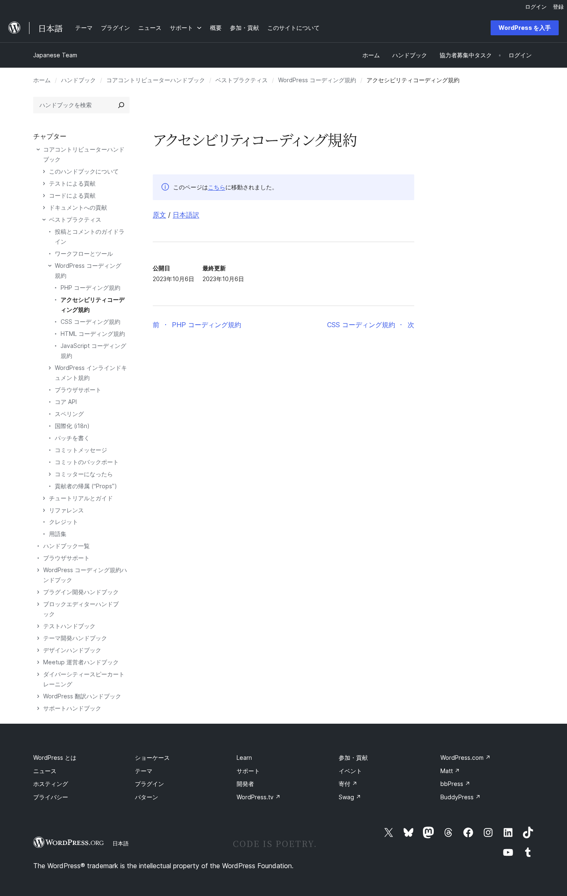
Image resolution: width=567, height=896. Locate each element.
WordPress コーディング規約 (317, 79)
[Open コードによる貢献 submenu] (44, 196)
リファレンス (66, 510)
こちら (216, 187)
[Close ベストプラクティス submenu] (44, 220)
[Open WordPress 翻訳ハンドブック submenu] (38, 696)
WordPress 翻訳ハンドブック (82, 696)
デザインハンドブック (72, 650)
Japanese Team (55, 55)
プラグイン (149, 783)
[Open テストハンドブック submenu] (38, 626)
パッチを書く (72, 437)
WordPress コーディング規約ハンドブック (85, 574)
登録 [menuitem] (558, 6)
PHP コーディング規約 (90, 287)
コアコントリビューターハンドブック (155, 79)
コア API (66, 401)
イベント (350, 770)
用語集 (57, 533)
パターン (146, 797)
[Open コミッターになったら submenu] (50, 474)
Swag (350, 797)
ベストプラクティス (241, 79)
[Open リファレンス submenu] (44, 510)
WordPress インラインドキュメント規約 (91, 372)
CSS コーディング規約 (90, 321)
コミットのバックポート (87, 461)
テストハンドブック (69, 625)
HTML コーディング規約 (93, 333)
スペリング (69, 413)
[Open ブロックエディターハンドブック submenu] (38, 604)
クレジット (63, 521)
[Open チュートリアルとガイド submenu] (44, 498)
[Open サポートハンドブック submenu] (38, 708)
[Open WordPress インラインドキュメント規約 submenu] (50, 368)
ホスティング (50, 783)
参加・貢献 (353, 757)
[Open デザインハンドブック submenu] (38, 650)
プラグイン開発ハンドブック (81, 591)
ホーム (42, 79)
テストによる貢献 (72, 183)
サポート (248, 770)
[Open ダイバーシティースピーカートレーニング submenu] (38, 674)
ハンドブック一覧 (66, 545)
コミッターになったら (84, 473)
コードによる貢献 (72, 195)
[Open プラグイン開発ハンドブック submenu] (38, 592)
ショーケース (152, 757)
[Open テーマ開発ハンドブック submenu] (38, 638)
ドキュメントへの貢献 (78, 207)
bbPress (455, 783)
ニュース (44, 770)
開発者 (245, 783)
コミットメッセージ (81, 449)
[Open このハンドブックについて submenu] (44, 171)
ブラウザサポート (78, 389)
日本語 (120, 843)
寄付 (348, 783)
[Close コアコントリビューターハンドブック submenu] (38, 149)
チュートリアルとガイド (81, 498)
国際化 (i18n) (72, 425)
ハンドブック (78, 79)
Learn (244, 757)
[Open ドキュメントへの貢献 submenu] (44, 208)
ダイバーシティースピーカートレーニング (84, 679)
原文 (159, 215)
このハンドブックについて (84, 171)
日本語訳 (186, 215)
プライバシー (50, 797)
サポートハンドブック (72, 708)
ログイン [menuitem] (536, 6)
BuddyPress (460, 797)
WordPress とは (54, 757)
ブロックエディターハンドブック (81, 608)
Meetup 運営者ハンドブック (81, 662)
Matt (450, 770)
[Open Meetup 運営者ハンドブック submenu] (38, 662)
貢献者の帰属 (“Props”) (86, 486)
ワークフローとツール (84, 253)
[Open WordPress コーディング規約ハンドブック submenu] (38, 570)
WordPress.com (465, 757)
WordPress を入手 (525, 27)
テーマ (143, 770)
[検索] (121, 105)
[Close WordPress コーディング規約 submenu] (50, 266)
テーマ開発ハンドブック (75, 637)
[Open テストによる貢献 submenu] (44, 184)
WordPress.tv (259, 797)
